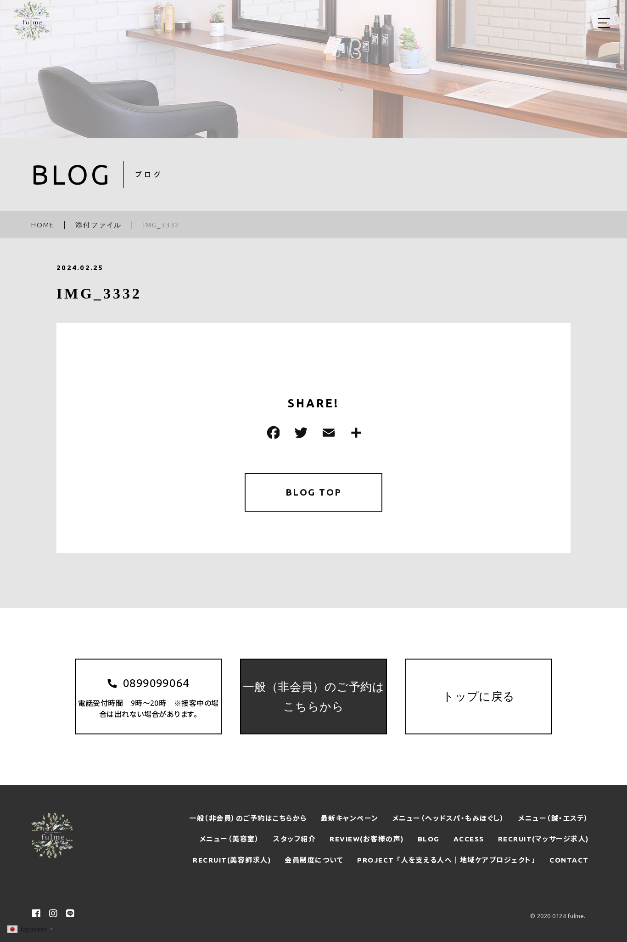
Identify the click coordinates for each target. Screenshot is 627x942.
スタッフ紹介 (294, 839)
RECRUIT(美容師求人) (232, 860)
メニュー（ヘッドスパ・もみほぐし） (448, 818)
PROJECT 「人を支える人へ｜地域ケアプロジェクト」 (446, 860)
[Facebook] (272, 432)
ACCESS (468, 839)
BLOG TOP (314, 492)
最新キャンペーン (350, 818)
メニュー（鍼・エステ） (553, 818)
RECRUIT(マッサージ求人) (543, 839)
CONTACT (569, 860)
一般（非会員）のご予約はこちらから (248, 818)
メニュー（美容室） (230, 839)
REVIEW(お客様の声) (367, 839)
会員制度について (314, 860)
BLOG (429, 839)
